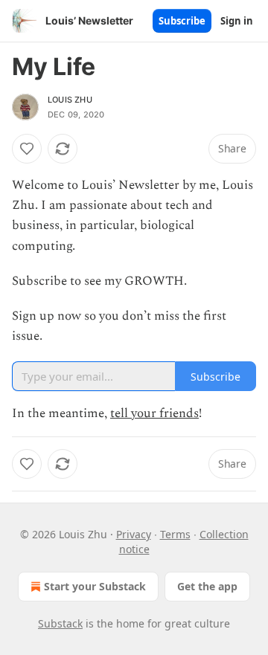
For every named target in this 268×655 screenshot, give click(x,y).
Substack (60, 623)
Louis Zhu (70, 99)
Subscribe (182, 21)
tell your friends (154, 413)
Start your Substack (95, 586)
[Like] (27, 149)
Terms (175, 534)
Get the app (207, 586)
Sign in (236, 21)
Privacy (133, 534)
